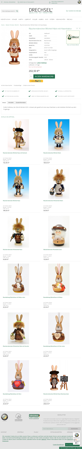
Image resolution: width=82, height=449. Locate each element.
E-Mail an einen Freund (29, 85)
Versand (79, 448)
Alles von (73, 45)
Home (2, 25)
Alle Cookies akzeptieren (72, 444)
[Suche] (17, 11)
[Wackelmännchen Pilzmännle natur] (62, 232)
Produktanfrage (17, 85)
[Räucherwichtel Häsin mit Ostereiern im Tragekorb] (62, 135)
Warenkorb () (74, 11)
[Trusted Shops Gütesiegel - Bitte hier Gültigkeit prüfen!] (79, 2)
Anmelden (54, 3)
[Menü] (79, 433)
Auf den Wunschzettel (6, 85)
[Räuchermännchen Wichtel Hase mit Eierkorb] (21, 135)
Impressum (5, 441)
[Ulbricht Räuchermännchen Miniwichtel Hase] (21, 232)
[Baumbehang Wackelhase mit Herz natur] (62, 328)
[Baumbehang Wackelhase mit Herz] (21, 376)
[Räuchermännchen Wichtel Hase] (21, 183)
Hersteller (11, 102)
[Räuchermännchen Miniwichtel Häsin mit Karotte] (21, 328)
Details (4, 102)
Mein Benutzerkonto (57, 1)
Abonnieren (74, 428)
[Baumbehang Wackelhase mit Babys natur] (21, 279)
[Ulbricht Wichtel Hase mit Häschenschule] (62, 376)
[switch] (76, 443)
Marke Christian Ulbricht (12, 25)
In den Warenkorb (44, 76)
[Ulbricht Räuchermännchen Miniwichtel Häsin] (62, 183)
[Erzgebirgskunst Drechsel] (41, 10)
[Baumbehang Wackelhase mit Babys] (62, 279)
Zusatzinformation (21, 102)
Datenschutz (70, 439)
